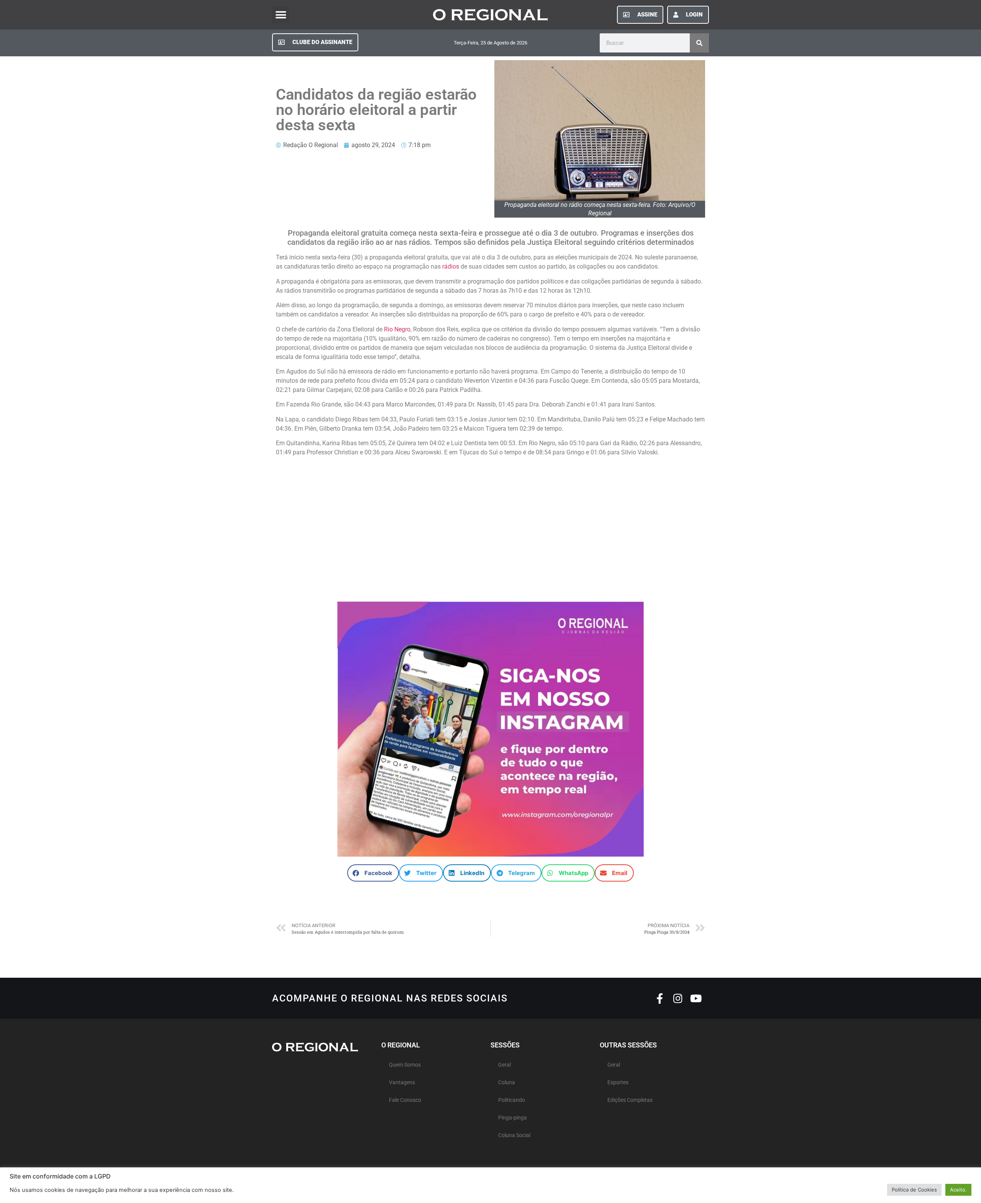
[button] (280, 14)
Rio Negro (397, 329)
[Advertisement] (490, 525)
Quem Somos (405, 1065)
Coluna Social (514, 1135)
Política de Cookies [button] (914, 1190)
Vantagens (402, 1082)
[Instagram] (678, 998)
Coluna (506, 1082)
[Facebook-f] (660, 998)
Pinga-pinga (512, 1117)
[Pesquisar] (699, 42)
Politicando (511, 1100)
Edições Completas (630, 1100)
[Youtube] (696, 998)
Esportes (617, 1082)
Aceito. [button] (958, 1190)
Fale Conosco (405, 1100)
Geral (504, 1065)
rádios (450, 266)
